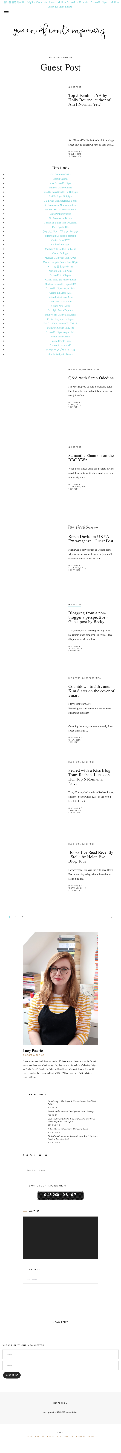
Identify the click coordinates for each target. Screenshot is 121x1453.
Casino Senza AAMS (60, 345)
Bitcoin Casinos (60, 178)
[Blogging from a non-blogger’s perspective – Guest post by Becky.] (33, 629)
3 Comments (74, 570)
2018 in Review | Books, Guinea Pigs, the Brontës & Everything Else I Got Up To (71, 1120)
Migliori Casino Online (60, 187)
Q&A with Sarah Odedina (91, 377)
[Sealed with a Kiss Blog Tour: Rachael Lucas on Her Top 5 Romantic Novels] (33, 789)
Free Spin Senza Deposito (60, 310)
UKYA (77, 528)
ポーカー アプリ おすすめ (60, 349)
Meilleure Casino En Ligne (60, 327)
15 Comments (74, 156)
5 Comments (74, 813)
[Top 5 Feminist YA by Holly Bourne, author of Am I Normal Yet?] (33, 118)
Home (30, 1437)
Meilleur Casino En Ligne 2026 (60, 257)
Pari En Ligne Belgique (60, 196)
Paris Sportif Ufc (60, 226)
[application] (60, 1238)
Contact (68, 1437)
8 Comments (74, 651)
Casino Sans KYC (60, 240)
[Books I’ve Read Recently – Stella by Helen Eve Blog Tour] (33, 868)
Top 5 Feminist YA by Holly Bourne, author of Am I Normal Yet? (89, 99)
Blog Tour (74, 526)
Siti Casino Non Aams (60, 301)
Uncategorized (91, 369)
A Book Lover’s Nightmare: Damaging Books (68, 1128)
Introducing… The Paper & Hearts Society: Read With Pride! (72, 1102)
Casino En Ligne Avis (60, 292)
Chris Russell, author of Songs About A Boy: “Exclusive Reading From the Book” (73, 1137)
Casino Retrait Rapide (61, 275)
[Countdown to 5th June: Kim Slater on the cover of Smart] (33, 709)
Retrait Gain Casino (60, 336)
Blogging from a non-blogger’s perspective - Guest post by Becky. (88, 617)
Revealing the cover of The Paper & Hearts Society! (71, 1111)
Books (50, 1437)
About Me (40, 1437)
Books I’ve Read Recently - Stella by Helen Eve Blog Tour (90, 856)
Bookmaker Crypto (60, 244)
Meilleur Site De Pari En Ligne (60, 248)
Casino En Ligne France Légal (60, 279)
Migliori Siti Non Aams (60, 270)
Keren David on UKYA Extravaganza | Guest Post (90, 539)
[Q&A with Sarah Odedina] (33, 390)
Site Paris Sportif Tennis (60, 354)
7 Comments (74, 890)
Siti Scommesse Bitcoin (60, 218)
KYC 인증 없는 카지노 (60, 266)
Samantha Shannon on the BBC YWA (91, 457)
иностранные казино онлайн (60, 235)
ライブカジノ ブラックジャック (60, 231)
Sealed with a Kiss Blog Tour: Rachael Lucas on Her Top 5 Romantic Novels (89, 776)
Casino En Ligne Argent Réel (60, 288)
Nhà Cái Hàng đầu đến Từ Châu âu (60, 323)
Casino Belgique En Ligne (60, 319)
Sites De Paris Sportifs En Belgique (60, 191)
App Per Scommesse (60, 213)
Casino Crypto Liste (61, 340)
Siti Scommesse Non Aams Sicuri (60, 205)
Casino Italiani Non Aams (60, 297)
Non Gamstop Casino (60, 174)
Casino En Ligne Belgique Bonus (60, 200)
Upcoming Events (85, 1437)
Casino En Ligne (60, 253)
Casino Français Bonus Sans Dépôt (60, 262)
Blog (59, 1437)
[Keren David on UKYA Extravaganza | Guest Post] (33, 549)
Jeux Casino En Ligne (60, 183)
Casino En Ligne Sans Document (60, 222)
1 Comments (74, 407)
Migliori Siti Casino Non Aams (60, 209)
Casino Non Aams (60, 305)
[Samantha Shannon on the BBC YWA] (33, 469)
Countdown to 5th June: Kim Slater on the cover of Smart (91, 690)
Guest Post (74, 87)
